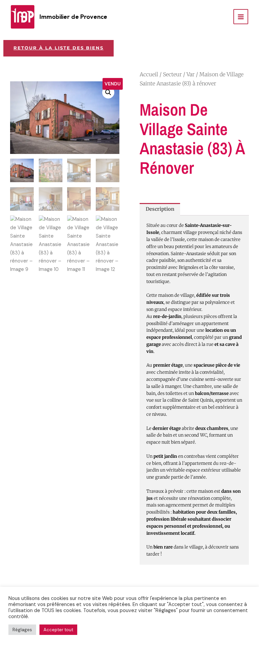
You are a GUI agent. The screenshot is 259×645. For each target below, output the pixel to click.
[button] (108, 92)
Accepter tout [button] (58, 630)
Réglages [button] (22, 630)
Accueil (149, 74)
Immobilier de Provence (73, 17)
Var (190, 74)
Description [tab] (160, 209)
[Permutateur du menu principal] (240, 16)
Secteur (172, 74)
